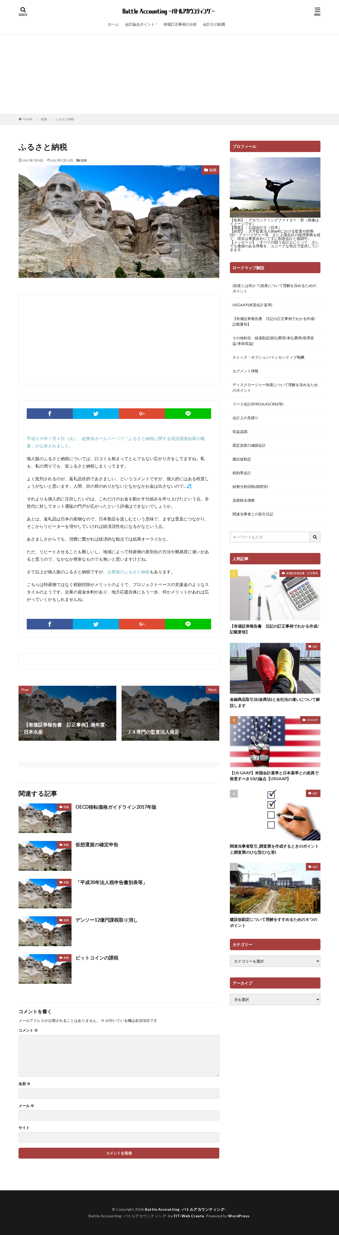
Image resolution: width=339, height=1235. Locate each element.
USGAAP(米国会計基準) (252, 305)
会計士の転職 (214, 24)
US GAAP (312, 719)
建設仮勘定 (242, 459)
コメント (28, 1030)
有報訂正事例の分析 (180, 24)
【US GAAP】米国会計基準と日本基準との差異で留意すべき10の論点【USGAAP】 (274, 775)
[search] (315, 537)
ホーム (113, 24)
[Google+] (142, 413)
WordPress (238, 1216)
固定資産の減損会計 (249, 445)
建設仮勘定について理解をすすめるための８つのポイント (273, 922)
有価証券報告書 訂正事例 (302, 573)
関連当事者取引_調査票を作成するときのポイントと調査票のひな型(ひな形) (274, 849)
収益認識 (240, 431)
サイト (24, 1127)
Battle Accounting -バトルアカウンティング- (185, 1209)
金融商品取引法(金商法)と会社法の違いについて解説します (275, 702)
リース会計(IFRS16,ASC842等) (258, 404)
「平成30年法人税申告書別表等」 (111, 882)
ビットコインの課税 (96, 957)
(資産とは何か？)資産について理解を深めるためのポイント (274, 288)
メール (26, 1106)
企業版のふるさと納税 (128, 571)
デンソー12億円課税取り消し (106, 920)
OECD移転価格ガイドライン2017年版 (116, 807)
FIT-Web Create (189, 1216)
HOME (28, 119)
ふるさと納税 (64, 119)
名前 (24, 1084)
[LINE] (188, 413)
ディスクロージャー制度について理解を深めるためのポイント (275, 387)
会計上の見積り (245, 417)
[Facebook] (50, 413)
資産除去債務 (244, 500)
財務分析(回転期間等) (250, 486)
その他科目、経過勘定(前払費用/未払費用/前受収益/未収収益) (273, 341)
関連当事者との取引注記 (253, 514)
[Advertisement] (169, 74)
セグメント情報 (245, 371)
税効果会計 (242, 472)
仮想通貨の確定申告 (96, 844)
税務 (44, 119)
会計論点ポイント (140, 24)
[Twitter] (96, 413)
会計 (315, 646)
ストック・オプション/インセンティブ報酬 (268, 357)
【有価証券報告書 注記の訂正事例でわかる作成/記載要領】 (274, 321)
